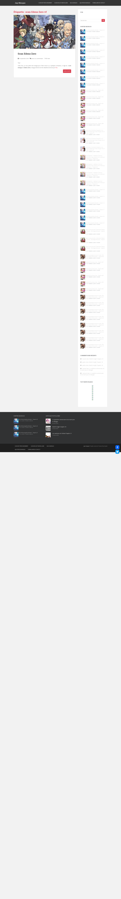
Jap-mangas (86, 446)
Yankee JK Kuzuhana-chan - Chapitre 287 (94, 262)
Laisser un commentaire (37, 58)
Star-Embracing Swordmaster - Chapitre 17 (95, 70)
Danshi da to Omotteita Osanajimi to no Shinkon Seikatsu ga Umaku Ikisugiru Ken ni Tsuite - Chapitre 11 (95, 132)
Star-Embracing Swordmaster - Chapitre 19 (95, 56)
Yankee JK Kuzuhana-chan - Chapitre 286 (94, 268)
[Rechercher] (103, 20)
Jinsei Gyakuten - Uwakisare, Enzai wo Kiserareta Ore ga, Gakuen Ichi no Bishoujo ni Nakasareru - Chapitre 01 (95, 182)
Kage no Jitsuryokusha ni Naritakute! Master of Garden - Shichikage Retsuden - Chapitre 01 (95, 248)
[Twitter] (117, 452)
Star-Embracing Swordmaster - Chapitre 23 (95, 30)
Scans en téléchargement (45, 3)
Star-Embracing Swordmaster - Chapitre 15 (95, 83)
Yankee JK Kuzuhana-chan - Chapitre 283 (94, 288)
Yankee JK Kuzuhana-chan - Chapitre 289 (94, 116)
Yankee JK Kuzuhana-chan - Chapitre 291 (94, 103)
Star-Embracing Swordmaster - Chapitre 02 (95, 216)
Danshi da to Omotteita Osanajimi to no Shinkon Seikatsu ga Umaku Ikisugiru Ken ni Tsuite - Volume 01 (95, 149)
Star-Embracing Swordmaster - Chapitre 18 (95, 63)
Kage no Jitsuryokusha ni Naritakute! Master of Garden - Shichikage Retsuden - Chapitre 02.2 (95, 231)
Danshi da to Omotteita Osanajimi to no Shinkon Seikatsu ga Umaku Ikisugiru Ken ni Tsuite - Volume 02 (95, 140)
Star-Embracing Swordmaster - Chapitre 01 (95, 223)
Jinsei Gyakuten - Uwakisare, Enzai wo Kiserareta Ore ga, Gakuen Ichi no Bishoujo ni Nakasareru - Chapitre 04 (95, 157)
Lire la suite (67, 71)
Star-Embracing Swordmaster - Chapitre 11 (95, 209)
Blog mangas (73, 3)
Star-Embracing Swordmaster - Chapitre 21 (95, 43)
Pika (56, 67)
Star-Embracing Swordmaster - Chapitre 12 (95, 203)
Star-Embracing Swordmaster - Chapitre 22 (95, 36)
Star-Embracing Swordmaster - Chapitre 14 (95, 189)
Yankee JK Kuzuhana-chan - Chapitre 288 (94, 123)
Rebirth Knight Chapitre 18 (96, 359)
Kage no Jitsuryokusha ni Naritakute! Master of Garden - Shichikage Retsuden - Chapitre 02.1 (95, 239)
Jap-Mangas (20, 3)
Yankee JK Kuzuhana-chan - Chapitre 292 (94, 96)
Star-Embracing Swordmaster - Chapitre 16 (95, 76)
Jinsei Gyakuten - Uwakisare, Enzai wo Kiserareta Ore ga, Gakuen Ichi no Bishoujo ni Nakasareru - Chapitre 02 (95, 174)
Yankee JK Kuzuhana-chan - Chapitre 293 (94, 90)
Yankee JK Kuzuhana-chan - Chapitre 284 (94, 282)
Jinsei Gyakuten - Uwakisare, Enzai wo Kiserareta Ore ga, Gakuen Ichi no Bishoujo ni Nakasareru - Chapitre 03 (95, 165)
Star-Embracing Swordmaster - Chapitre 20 (95, 50)
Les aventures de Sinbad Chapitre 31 (62, 433)
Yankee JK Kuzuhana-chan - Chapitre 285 (94, 275)
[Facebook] (117, 447)
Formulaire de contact (99, 3)
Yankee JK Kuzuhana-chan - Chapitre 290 (94, 110)
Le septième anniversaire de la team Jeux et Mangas (92, 369)
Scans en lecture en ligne (61, 3)
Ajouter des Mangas (20, 449)
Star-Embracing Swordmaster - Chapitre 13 (95, 196)
